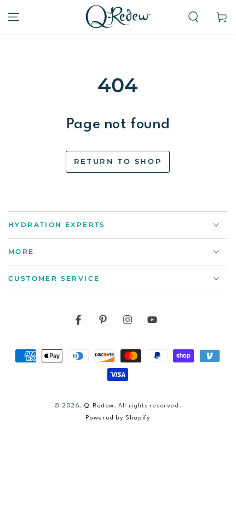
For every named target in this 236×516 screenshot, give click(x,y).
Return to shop (118, 161)
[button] (193, 17)
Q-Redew (99, 406)
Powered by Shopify (118, 418)
